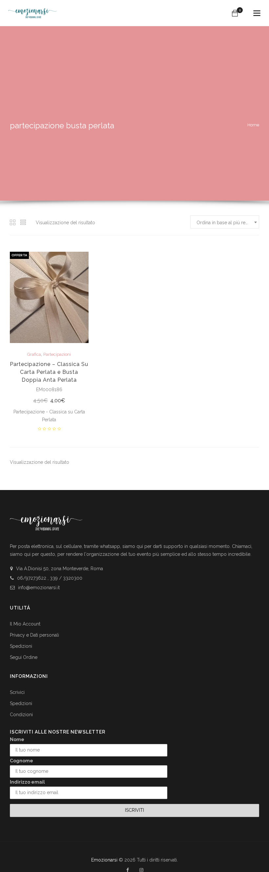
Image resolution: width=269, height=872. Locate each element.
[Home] (32, 10)
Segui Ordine (23, 657)
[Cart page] (235, 13)
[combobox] (224, 221)
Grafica (34, 354)
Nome (17, 739)
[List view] (23, 222)
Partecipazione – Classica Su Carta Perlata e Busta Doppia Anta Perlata (49, 372)
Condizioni (21, 714)
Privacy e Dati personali (34, 635)
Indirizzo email (27, 782)
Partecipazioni (57, 354)
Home (253, 124)
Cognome (21, 760)
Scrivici (17, 692)
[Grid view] (13, 222)
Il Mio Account (25, 624)
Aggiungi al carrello (49, 401)
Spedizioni (21, 646)
